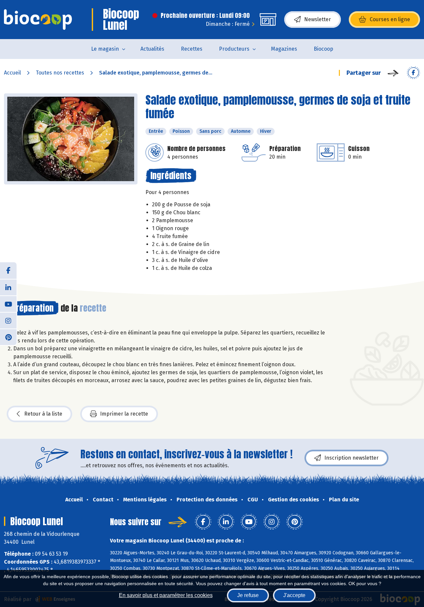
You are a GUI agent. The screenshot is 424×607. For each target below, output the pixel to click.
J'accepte (294, 595)
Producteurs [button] (234, 49)
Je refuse (248, 595)
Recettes (191, 49)
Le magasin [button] (105, 49)
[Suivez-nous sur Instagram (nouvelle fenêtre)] (8, 320)
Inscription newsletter (351, 458)
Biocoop (323, 49)
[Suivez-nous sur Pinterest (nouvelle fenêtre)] (8, 337)
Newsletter (317, 19)
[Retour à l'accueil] (38, 19)
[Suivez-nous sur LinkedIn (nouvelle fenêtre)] (8, 287)
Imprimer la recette (124, 414)
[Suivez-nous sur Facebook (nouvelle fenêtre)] (8, 270)
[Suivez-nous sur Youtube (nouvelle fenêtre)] (8, 303)
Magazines (284, 49)
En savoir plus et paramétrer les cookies (166, 595)
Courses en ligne (390, 19)
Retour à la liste (43, 414)
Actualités (152, 49)
